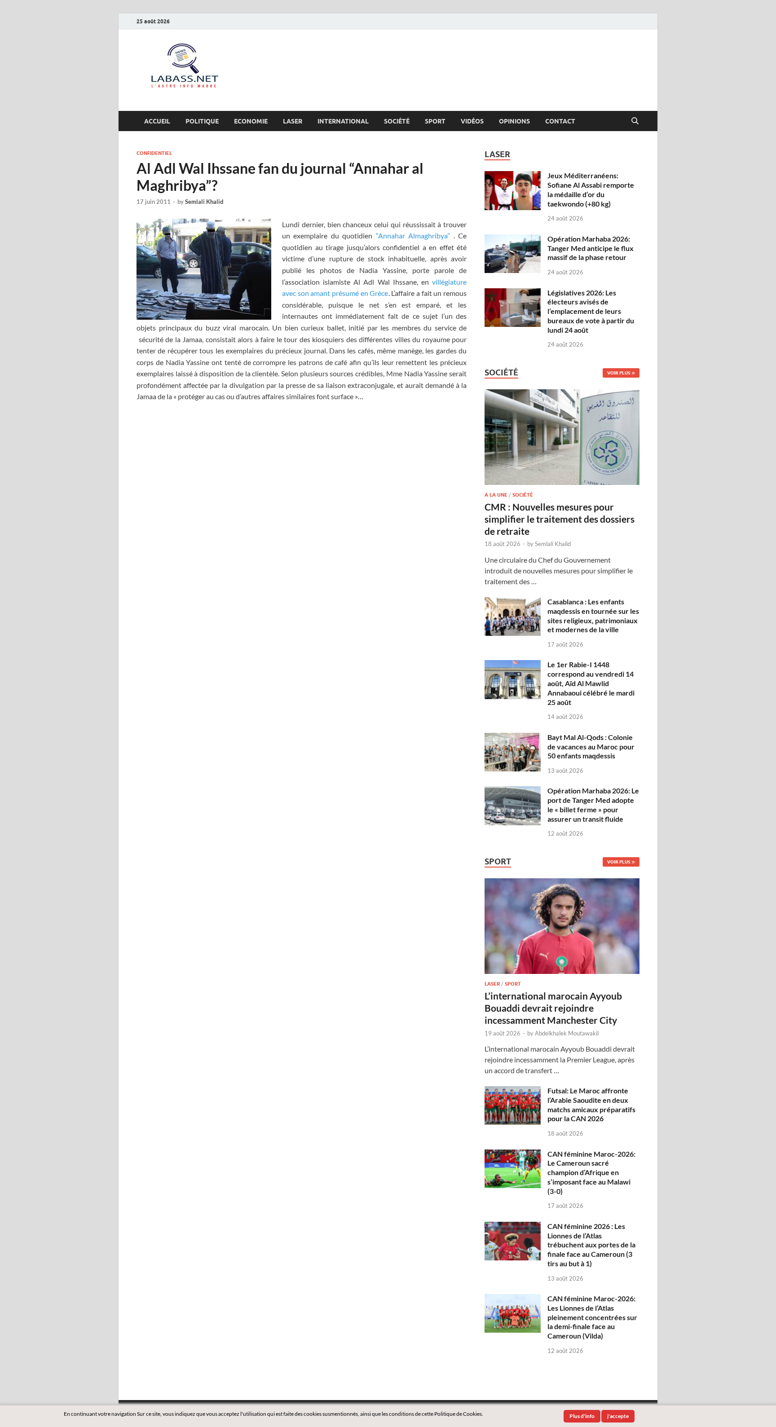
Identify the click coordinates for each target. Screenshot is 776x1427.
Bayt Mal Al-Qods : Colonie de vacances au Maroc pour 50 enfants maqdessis (591, 746)
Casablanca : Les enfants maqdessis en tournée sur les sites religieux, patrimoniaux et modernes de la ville (593, 615)
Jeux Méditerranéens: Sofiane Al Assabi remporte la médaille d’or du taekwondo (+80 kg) (590, 189)
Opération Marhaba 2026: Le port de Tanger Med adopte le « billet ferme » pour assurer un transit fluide (593, 804)
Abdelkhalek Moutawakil (567, 1033)
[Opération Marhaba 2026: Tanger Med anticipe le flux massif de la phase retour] (513, 239)
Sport (435, 121)
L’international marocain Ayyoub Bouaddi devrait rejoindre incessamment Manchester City (553, 1008)
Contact (560, 121)
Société (397, 121)
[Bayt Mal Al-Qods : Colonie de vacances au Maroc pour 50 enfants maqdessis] (513, 738)
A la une (496, 495)
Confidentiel (154, 153)
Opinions (514, 121)
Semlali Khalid (204, 201)
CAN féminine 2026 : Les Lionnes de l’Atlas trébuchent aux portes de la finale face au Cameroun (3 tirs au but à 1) (591, 1245)
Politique (202, 121)
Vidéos (472, 121)
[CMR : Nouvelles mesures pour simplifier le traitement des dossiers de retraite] (562, 394)
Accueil (157, 121)
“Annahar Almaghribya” (413, 235)
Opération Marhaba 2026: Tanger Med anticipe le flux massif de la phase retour (590, 248)
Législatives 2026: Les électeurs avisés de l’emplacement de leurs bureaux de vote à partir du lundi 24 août (590, 311)
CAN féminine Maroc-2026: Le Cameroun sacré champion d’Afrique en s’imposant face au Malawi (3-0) (591, 1172)
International (343, 121)
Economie (251, 121)
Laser (292, 121)
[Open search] (635, 121)
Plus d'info (582, 1416)
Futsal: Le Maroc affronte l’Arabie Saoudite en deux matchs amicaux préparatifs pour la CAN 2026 (591, 1104)
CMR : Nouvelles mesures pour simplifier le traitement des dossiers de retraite (560, 519)
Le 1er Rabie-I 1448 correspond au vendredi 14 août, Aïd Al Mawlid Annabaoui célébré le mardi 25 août (591, 683)
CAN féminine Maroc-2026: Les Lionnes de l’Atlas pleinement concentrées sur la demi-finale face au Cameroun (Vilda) (592, 1317)
